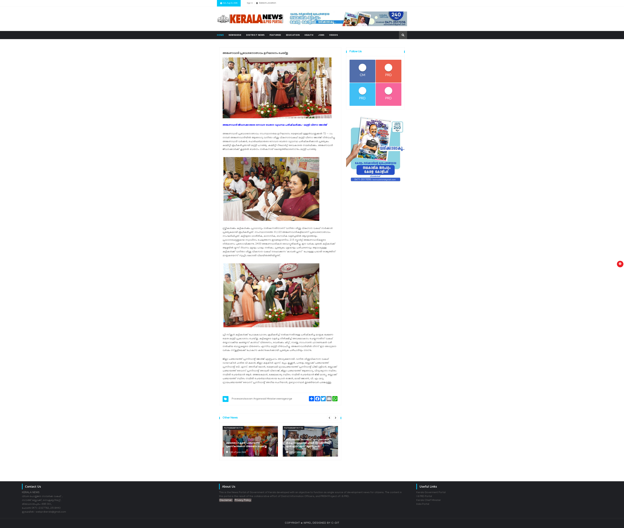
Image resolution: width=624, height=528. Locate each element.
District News (255, 35)
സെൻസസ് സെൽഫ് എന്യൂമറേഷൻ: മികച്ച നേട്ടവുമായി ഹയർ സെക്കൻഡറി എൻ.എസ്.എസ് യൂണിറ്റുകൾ (309, 443)
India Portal (422, 504)
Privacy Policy (243, 500)
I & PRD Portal (424, 496)
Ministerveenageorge (279, 399)
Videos (333, 35)
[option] (250, 441)
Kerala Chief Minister (428, 500)
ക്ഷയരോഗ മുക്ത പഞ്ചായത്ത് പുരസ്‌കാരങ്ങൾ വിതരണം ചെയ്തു (246, 445)
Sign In (250, 3)
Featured (275, 35)
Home (220, 35)
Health (309, 35)
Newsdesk (235, 35)
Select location (267, 3)
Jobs (321, 35)
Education (293, 35)
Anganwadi (259, 399)
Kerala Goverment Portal (431, 492)
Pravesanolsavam (242, 399)
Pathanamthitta (233, 428)
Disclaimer (226, 500)
